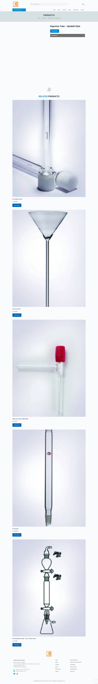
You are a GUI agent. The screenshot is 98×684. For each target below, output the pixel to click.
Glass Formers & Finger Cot (75, 662)
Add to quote (54, 31)
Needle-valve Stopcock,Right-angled (20, 418)
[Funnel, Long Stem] (49, 258)
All (13, 201)
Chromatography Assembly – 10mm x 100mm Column (24, 638)
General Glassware (74, 660)
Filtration (15, 201)
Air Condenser (15, 528)
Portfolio (64, 9)
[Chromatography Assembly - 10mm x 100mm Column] (49, 587)
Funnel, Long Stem (16, 309)
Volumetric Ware (73, 669)
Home (54, 9)
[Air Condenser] (49, 478)
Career (69, 9)
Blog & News (75, 9)
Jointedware (72, 664)
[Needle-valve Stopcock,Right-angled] (49, 368)
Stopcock (15, 421)
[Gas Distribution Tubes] (49, 148)
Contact (82, 9)
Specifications (54, 35)
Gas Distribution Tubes (17, 199)
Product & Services (18, 9)
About (59, 9)
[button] (67, 35)
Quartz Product (73, 666)
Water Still (72, 671)
